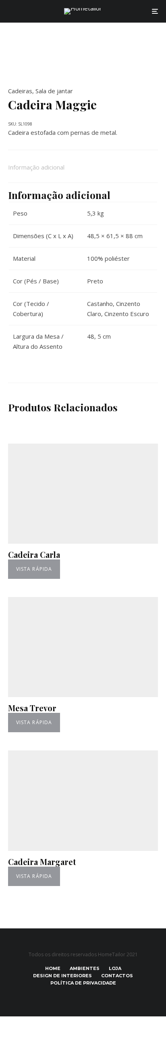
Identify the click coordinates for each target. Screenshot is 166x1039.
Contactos (117, 975)
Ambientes (85, 968)
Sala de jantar (54, 91)
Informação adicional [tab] (36, 167)
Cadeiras (20, 91)
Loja (115, 968)
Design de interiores (62, 975)
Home (52, 968)
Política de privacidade (83, 983)
